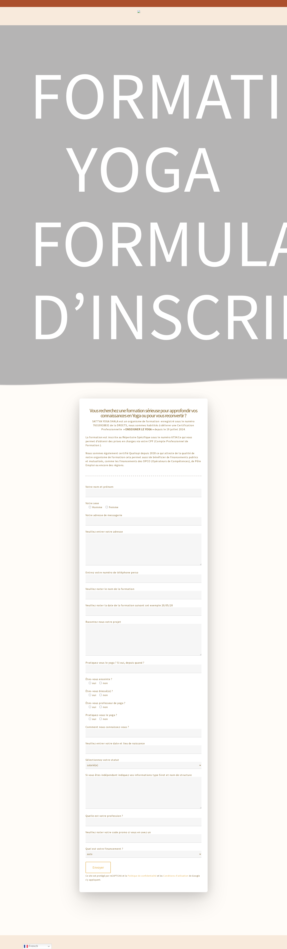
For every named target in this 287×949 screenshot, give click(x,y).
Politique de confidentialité (142, 875)
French (33, 946)
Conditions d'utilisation (175, 875)
